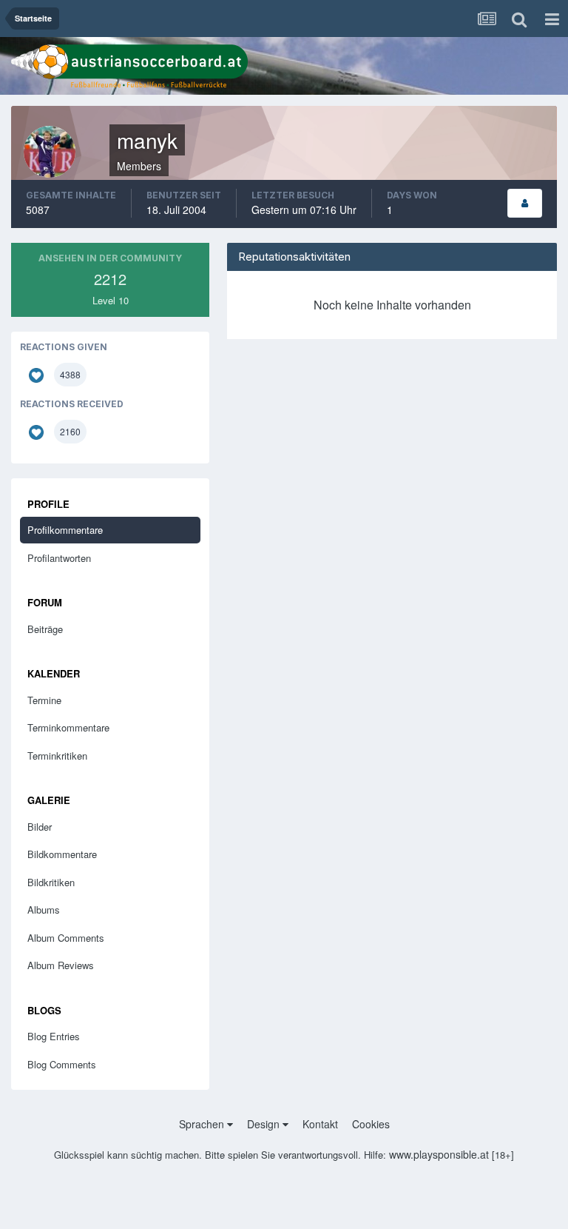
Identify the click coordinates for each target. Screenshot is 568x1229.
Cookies (371, 1123)
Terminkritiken (57, 756)
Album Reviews (60, 965)
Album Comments (65, 938)
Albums (43, 910)
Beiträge (45, 629)
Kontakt (320, 1123)
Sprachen (203, 1123)
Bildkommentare (62, 854)
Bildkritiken (51, 882)
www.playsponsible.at (439, 1154)
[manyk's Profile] (524, 203)
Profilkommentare (65, 530)
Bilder (39, 827)
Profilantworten (59, 558)
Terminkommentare (68, 727)
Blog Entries (53, 1036)
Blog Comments (61, 1064)
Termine (44, 700)
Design (265, 1123)
